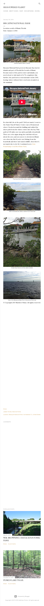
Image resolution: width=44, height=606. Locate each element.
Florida (10, 411)
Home (5, 11)
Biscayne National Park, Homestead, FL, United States (24, 414)
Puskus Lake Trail (13, 580)
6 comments (12, 544)
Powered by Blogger (24, 596)
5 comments (12, 583)
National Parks (16, 411)
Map (21, 11)
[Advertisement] (22, 335)
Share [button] (5, 409)
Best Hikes (13, 11)
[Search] (39, 3)
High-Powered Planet (14, 7)
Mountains (29, 11)
